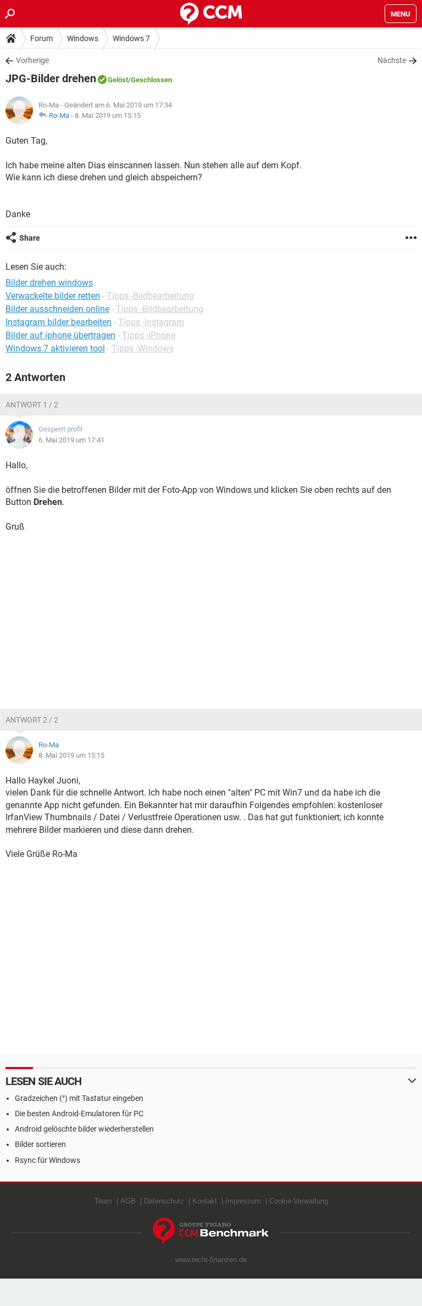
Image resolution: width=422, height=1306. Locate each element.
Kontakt (204, 1201)
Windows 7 (131, 38)
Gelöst (118, 80)
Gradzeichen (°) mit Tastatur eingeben (79, 1098)
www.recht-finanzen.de (211, 1260)
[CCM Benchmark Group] (211, 1231)
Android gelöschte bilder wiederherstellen (84, 1129)
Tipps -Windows (143, 348)
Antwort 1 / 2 (31, 404)
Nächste (391, 60)
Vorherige (32, 60)
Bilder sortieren (40, 1144)
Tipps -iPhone (148, 335)
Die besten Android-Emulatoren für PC (79, 1113)
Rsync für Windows (47, 1160)
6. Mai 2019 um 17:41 (71, 440)
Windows (82, 38)
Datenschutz (164, 1201)
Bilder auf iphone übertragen (60, 335)
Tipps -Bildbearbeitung (150, 296)
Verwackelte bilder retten (52, 296)
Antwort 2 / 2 (31, 720)
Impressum (243, 1201)
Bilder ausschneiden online (57, 309)
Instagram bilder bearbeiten (58, 322)
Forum (41, 38)
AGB (128, 1201)
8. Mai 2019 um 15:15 (108, 115)
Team (103, 1201)
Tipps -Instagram (151, 322)
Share (29, 238)
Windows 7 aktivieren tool (55, 348)
